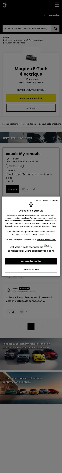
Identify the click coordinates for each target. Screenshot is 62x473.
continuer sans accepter (47, 200)
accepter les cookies (31, 261)
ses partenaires (25, 215)
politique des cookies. (46, 240)
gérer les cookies (31, 269)
